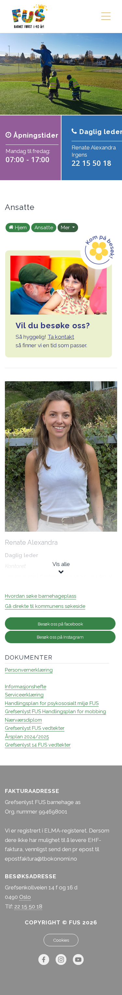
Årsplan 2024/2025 (27, 737)
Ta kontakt (60, 337)
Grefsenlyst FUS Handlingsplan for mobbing (55, 711)
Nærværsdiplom (23, 720)
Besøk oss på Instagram (60, 637)
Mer (66, 228)
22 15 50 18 (28, 906)
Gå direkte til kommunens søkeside (45, 606)
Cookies (61, 940)
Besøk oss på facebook (60, 623)
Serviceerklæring (24, 695)
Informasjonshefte (25, 687)
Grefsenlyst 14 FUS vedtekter (38, 745)
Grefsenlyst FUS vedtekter (34, 728)
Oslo (25, 897)
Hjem (21, 228)
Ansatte (43, 228)
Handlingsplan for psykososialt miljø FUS (52, 703)
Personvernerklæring (29, 670)
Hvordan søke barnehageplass (40, 596)
